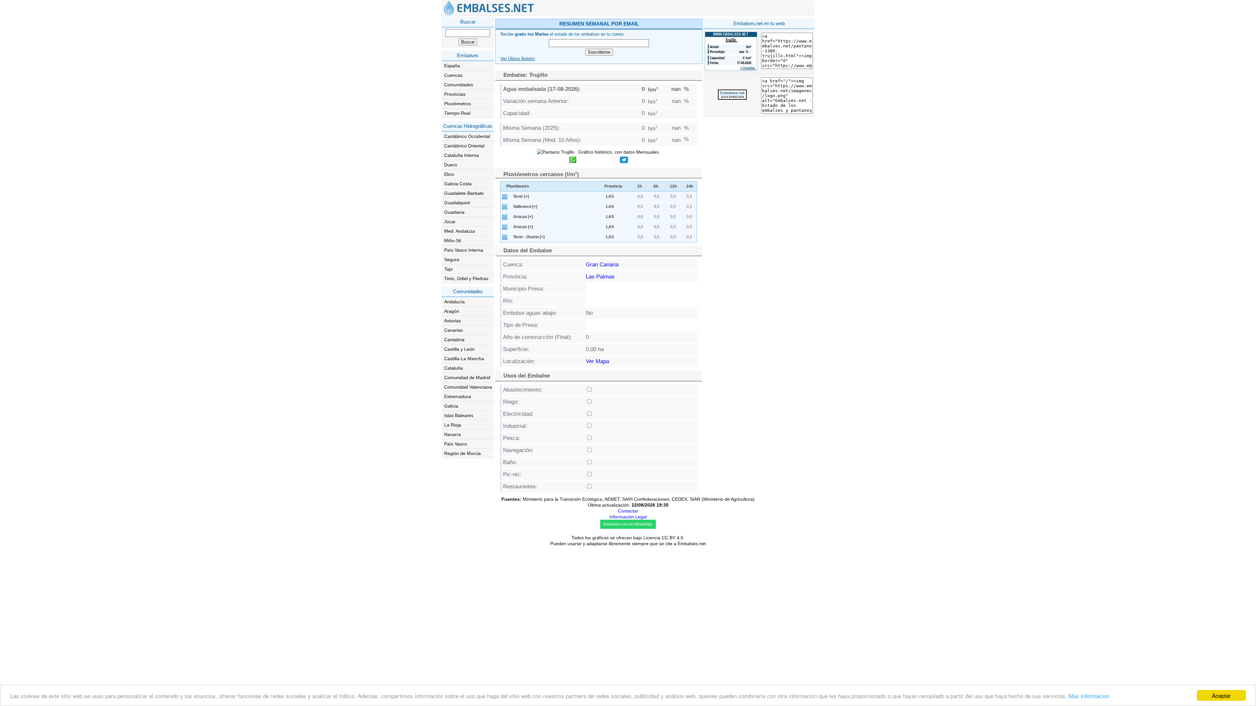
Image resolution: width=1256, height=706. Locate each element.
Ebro (449, 174)
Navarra (452, 434)
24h (689, 186)
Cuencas (453, 75)
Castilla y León (459, 349)
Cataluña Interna (461, 155)
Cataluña (453, 368)
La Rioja (452, 425)
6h (656, 186)
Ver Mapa (597, 361)
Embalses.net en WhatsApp (628, 524)
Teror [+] (521, 196)
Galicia (451, 406)
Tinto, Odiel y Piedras (466, 278)
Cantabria (454, 339)
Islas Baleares (458, 415)
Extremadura (457, 396)
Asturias (452, 320)
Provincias (454, 94)
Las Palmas (600, 277)
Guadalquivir (457, 202)
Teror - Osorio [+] (529, 237)
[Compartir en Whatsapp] (572, 161)
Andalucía (454, 301)
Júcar (450, 221)
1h (639, 186)
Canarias (453, 330)
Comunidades (458, 84)
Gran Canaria (602, 264)
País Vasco (455, 443)
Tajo (448, 269)
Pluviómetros (457, 103)
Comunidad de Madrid (467, 377)
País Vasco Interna (463, 250)
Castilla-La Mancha (464, 358)
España (452, 65)
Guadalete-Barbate (464, 193)
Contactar (628, 510)
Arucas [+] (523, 216)
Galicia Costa (458, 183)
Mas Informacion (1089, 695)
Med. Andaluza (459, 231)
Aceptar (1221, 695)
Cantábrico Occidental (467, 136)
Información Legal (628, 516)
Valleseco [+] (525, 206)
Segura (451, 259)
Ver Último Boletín (517, 59)
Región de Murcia (462, 453)
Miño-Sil (452, 240)
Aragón (451, 311)
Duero (450, 164)
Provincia (613, 186)
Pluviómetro (517, 186)
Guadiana (454, 212)
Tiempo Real (457, 113)
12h (673, 186)
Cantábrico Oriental (464, 145)
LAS (610, 196)
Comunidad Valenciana (468, 387)
